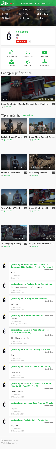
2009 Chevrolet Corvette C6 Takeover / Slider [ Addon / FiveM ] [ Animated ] (32, 265)
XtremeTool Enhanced (33, 315)
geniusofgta (22, 31)
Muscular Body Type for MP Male (38, 403)
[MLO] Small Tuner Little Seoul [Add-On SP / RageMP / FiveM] (31, 384)
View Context (17, 276)
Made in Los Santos (9, 443)
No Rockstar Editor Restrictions (38, 284)
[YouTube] (17, 34)
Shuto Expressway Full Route (37, 349)
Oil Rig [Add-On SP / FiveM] (36, 298)
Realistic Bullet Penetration (36, 420)
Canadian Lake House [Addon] (37, 366)
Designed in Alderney (10, 440)
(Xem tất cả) (28, 115)
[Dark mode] (49, 3)
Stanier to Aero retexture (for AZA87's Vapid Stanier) (30, 331)
